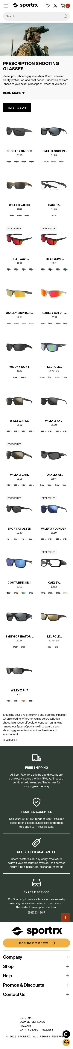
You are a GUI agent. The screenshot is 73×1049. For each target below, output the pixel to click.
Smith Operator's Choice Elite (19, 637)
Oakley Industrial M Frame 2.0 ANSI (53, 205)
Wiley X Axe (53, 421)
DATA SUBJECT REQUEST (36, 1029)
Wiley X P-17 (19, 690)
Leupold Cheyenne (53, 637)
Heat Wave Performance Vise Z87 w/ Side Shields (19, 259)
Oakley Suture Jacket (53, 313)
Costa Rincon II (19, 582)
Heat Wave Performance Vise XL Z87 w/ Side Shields (53, 259)
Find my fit (66, 1042)
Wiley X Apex (19, 421)
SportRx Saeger (19, 151)
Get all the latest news (33, 943)
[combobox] (36, 16)
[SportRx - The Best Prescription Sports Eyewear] (25, 6)
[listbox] (19, 165)
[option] (9, 162)
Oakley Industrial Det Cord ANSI (53, 583)
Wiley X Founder (53, 528)
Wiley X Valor (19, 205)
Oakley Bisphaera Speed (19, 313)
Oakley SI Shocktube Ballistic (54, 475)
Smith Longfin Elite (53, 151)
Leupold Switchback (53, 367)
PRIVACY (25, 1025)
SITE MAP (26, 1017)
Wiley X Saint (19, 367)
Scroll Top (65, 917)
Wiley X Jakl (19, 474)
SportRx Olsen (19, 528)
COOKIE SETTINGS (32, 1021)
